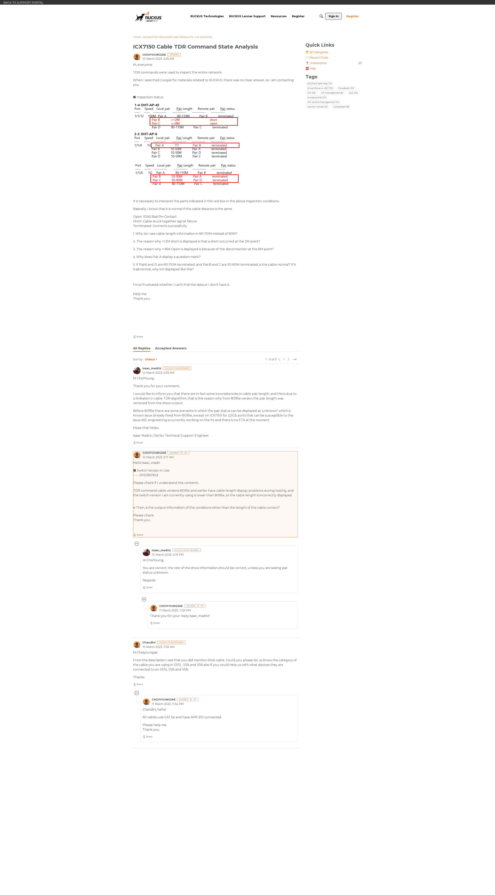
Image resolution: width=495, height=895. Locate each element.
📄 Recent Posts (317, 57)
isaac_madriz (151, 368)
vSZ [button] (353, 92)
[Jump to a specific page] (295, 359)
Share (138, 337)
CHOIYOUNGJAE (154, 54)
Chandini (148, 642)
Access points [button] (317, 97)
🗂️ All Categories (317, 52)
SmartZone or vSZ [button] (320, 88)
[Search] (321, 16)
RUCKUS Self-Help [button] (319, 83)
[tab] (142, 348)
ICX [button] (311, 92)
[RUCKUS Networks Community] (148, 16)
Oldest (150, 360)
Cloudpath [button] (346, 88)
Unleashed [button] (341, 106)
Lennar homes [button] (317, 106)
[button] (187, 116)
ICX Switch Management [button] (323, 102)
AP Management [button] (332, 92)
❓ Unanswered (334, 63)
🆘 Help (311, 68)
